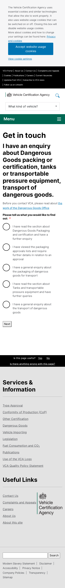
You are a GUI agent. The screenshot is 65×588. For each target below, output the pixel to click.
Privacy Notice (31, 568)
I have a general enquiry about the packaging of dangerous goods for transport (32, 271)
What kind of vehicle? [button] (23, 106)
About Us (19, 71)
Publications (18, 75)
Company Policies (13, 572)
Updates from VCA (12, 80)
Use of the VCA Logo (17, 459)
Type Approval (13, 405)
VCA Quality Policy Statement (23, 466)
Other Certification (15, 419)
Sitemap (8, 577)
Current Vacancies (44, 75)
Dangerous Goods (15, 425)
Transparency (37, 572)
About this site (13, 522)
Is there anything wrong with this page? (32, 363)
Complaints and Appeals (48, 71)
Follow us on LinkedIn (13, 85)
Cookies (7, 75)
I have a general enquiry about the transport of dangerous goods (32, 308)
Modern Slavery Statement (19, 563)
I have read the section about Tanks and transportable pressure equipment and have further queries (32, 290)
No (48, 358)
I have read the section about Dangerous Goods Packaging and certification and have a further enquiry (31, 232)
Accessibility (10, 568)
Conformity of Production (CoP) (25, 412)
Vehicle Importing (15, 432)
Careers (29, 75)
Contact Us (30, 71)
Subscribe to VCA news (33, 80)
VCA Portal (7, 71)
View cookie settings (20, 58)
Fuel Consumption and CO (21, 445)
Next (7, 324)
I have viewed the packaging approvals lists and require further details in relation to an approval (32, 253)
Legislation (10, 439)
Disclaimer (45, 563)
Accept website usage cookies (31, 49)
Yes (40, 358)
